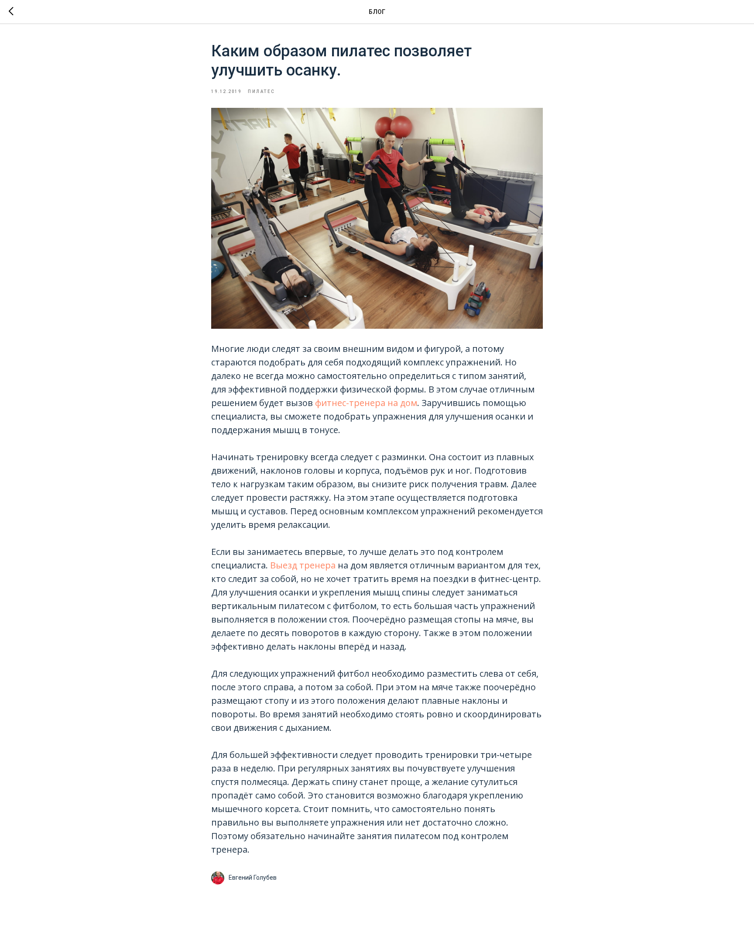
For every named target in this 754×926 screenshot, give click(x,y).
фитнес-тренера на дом (366, 403)
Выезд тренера (303, 565)
